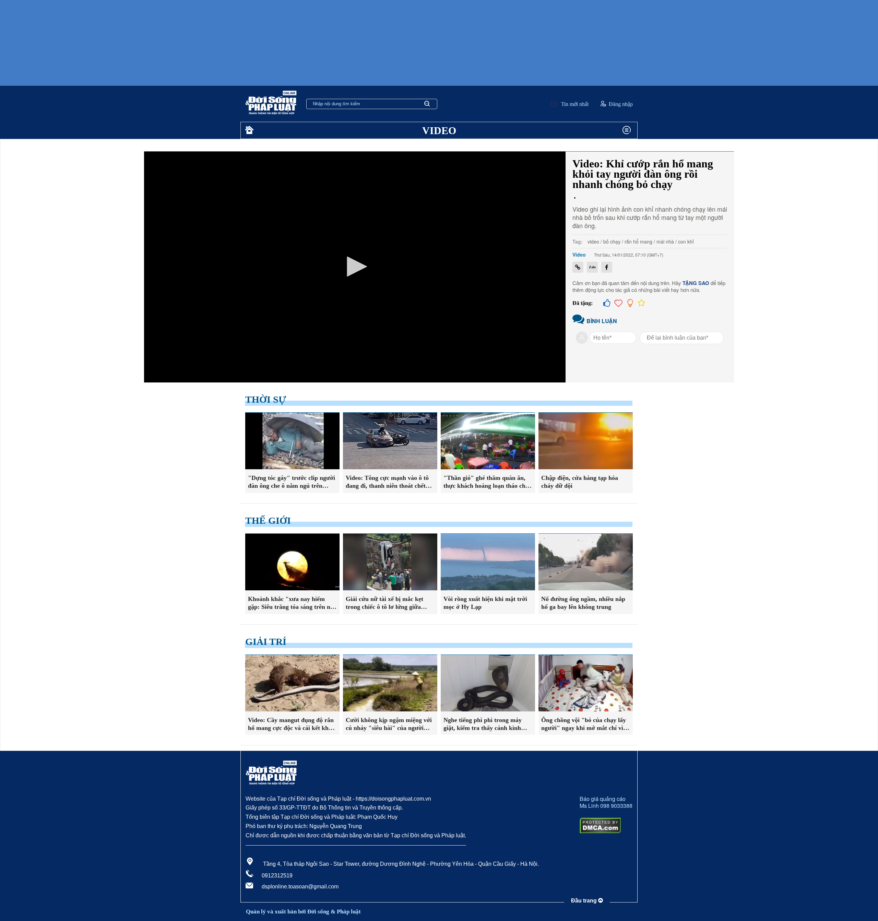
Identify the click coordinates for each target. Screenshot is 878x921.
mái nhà (665, 241)
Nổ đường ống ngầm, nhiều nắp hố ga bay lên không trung (583, 602)
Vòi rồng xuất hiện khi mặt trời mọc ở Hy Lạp (485, 602)
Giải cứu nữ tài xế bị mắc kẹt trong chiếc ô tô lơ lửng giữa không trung (384, 603)
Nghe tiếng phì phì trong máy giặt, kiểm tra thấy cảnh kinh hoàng (482, 724)
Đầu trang (584, 901)
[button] (355, 266)
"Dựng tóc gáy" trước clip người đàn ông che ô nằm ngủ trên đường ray (291, 482)
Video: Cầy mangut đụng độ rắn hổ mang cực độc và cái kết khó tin (291, 724)
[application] (355, 267)
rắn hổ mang (638, 241)
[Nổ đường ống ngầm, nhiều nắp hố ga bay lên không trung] (585, 562)
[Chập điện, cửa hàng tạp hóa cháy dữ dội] (585, 441)
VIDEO (439, 130)
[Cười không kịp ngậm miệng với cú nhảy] (390, 683)
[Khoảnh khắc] (292, 562)
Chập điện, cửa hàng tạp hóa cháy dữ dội (579, 481)
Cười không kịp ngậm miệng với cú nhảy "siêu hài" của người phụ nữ (389, 724)
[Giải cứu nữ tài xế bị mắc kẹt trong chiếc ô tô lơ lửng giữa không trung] (390, 562)
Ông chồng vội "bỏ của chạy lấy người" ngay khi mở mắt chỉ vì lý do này (585, 724)
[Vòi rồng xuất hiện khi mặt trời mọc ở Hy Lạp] (488, 562)
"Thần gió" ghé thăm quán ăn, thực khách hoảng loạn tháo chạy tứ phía (487, 482)
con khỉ (686, 241)
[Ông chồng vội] (585, 683)
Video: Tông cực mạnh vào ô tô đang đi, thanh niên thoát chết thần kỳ (387, 482)
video (593, 241)
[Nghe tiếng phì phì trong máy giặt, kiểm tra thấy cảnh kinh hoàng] (488, 683)
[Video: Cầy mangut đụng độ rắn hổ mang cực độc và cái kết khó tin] (292, 683)
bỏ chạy (611, 241)
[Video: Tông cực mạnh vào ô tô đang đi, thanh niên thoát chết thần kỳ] (390, 441)
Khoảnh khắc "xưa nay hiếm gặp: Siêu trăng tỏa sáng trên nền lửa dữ (292, 603)
